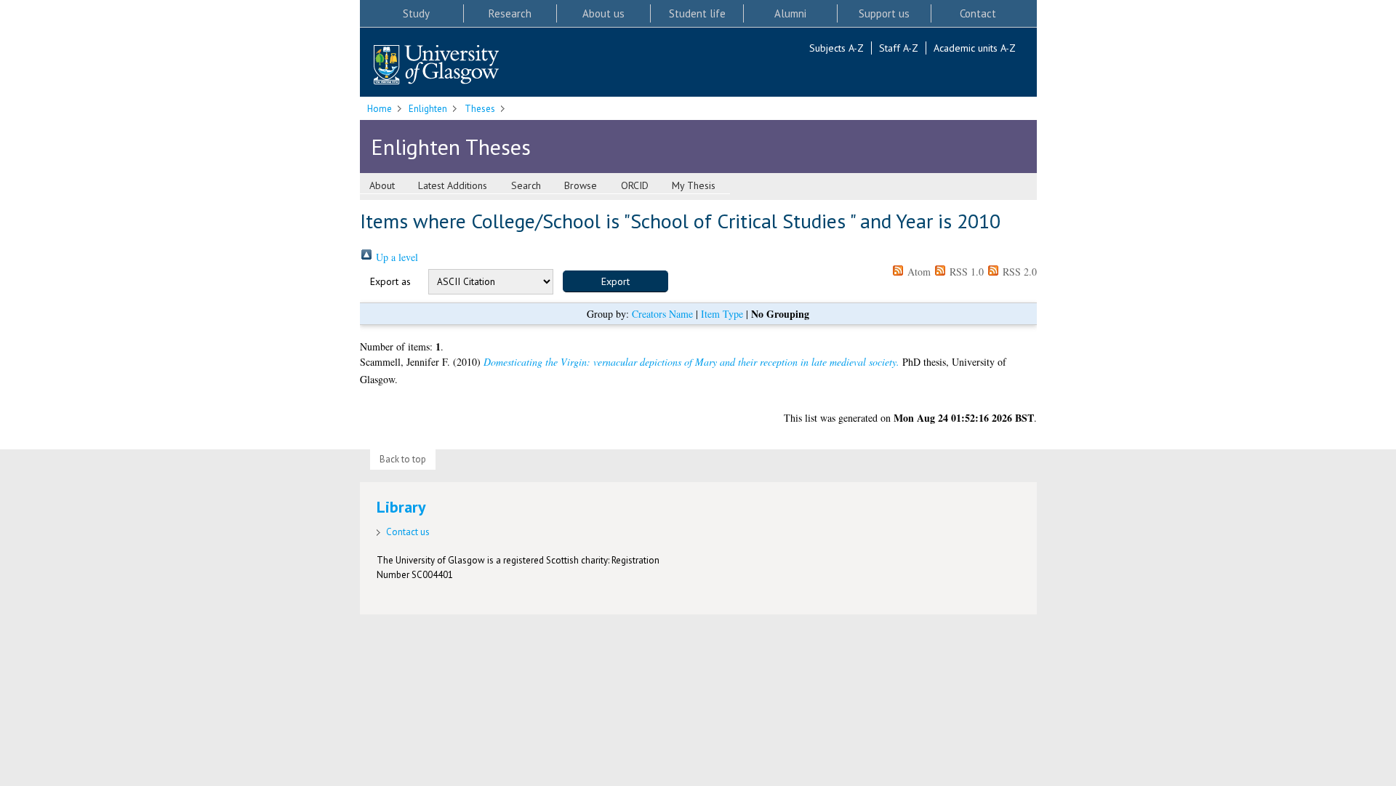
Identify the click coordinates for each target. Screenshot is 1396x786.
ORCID (635, 185)
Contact (978, 13)
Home (379, 109)
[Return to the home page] (436, 66)
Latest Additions (452, 185)
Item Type (722, 314)
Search (526, 185)
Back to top (403, 459)
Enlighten (428, 109)
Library (401, 507)
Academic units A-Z (975, 48)
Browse (580, 185)
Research (510, 13)
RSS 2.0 (1018, 271)
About (382, 185)
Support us (884, 13)
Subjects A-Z (836, 48)
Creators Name (662, 314)
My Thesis (693, 185)
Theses (480, 109)
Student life (697, 13)
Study (416, 13)
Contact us (408, 532)
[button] (615, 281)
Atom (917, 271)
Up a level (395, 257)
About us (603, 13)
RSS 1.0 (965, 271)
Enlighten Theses (451, 146)
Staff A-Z (898, 48)
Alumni (790, 13)
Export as (390, 281)
